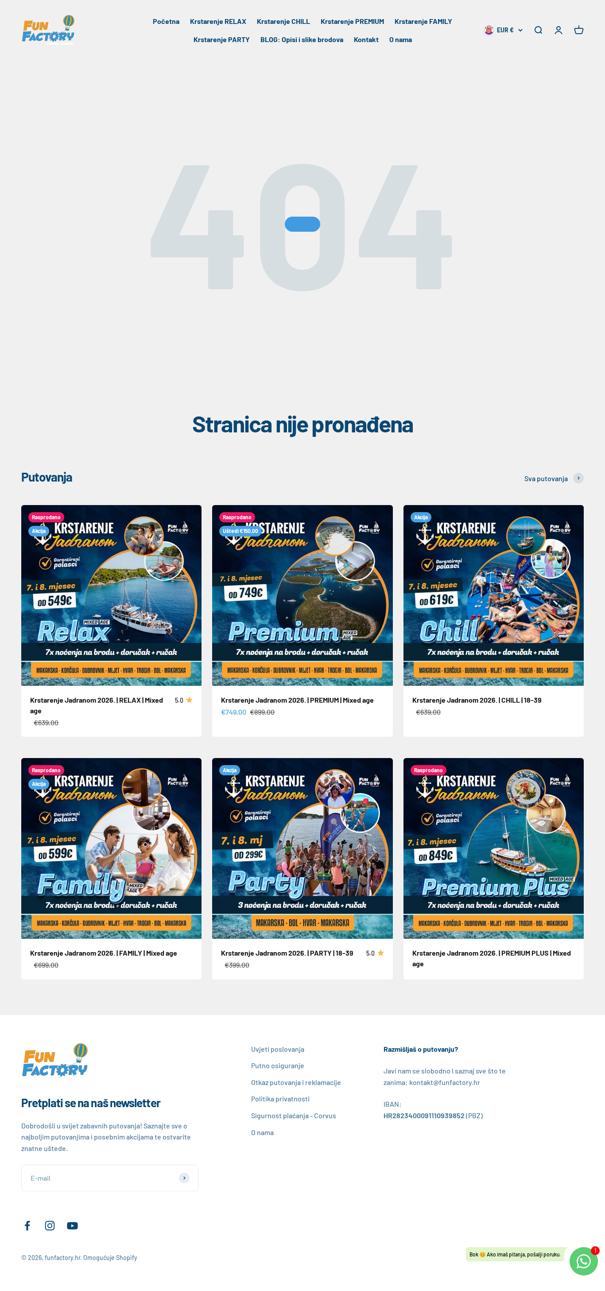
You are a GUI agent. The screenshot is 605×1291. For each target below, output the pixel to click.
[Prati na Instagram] (50, 1226)
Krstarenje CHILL (283, 21)
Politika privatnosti (280, 1098)
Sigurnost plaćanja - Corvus (293, 1115)
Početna (166, 21)
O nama (400, 39)
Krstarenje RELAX (218, 21)
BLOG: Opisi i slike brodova (301, 39)
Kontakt (366, 39)
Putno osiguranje (277, 1065)
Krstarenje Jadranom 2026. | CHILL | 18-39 (477, 700)
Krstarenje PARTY (222, 39)
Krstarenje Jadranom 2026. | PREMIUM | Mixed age (297, 700)
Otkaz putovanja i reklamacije (296, 1082)
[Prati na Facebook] (27, 1226)
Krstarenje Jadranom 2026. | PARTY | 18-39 (287, 953)
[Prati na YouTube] (72, 1226)
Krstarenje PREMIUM (352, 21)
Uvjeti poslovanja (277, 1049)
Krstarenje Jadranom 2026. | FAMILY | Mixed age (103, 953)
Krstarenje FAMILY (423, 21)
